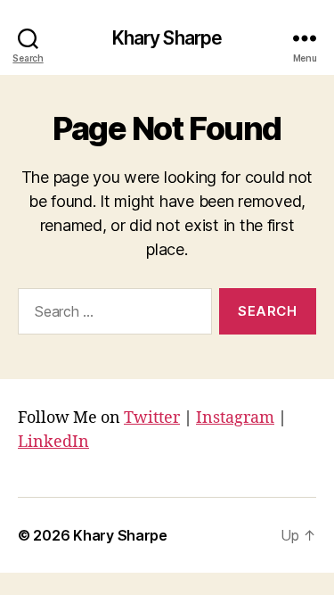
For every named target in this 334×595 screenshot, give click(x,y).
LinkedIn (53, 442)
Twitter (152, 418)
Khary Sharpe (167, 38)
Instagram (235, 418)
